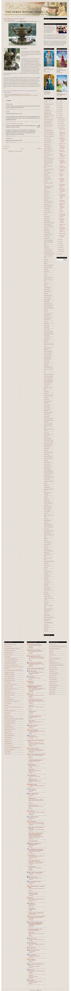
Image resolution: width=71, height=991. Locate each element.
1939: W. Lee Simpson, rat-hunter (34, 776)
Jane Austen (46, 383)
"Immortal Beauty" (47, 124)
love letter (46, 414)
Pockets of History (8, 731)
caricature (46, 208)
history (45, 360)
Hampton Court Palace (48, 344)
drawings (46, 283)
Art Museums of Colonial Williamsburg (49, 187)
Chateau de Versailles (9, 654)
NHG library (46, 468)
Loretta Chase (51, 26)
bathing (45, 193)
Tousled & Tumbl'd (52, 687)
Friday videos (46, 317)
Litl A (50, 656)
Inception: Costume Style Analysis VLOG (36, 721)
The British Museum (8, 743)
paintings (46, 479)
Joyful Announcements (48, 388)
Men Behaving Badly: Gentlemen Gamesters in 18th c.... (62, 206)
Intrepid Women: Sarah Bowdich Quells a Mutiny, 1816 (62, 134)
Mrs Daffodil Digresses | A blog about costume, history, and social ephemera (36, 849)
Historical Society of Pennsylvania (48, 358)
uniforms (46, 584)
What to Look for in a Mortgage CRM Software (36, 944)
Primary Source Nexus (33, 877)
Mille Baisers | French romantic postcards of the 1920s (35, 844)
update (45, 586)
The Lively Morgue (53, 679)
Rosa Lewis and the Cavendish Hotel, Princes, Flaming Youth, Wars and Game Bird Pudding (36, 823)
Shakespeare (46, 532)
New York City (47, 466)
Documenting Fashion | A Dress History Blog (36, 741)
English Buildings (32, 764)
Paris (45, 483)
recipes (45, 513)
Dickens (45, 271)
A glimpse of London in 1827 (62, 166)
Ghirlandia (51, 652)
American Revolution (48, 166)
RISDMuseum (47, 520)
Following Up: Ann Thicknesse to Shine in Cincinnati (62, 139)
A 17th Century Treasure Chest (62, 201)
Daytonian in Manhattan (33, 730)
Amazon (45, 71)
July (60, 239)
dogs (45, 273)
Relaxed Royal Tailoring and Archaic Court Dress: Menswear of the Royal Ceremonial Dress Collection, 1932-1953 (37, 743)
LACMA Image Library (9, 699)
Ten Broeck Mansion (48, 561)
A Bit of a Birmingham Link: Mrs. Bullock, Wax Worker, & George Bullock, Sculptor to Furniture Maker (37, 689)
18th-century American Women (35, 650)
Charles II (46, 220)
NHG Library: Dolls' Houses (62, 151)
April (60, 245)
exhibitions (46, 299)
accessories (46, 152)
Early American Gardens (33, 748)
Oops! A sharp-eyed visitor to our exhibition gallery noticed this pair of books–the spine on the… (36, 800)
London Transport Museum (47, 409)
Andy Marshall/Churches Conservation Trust (57, 646)
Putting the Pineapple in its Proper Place (62, 155)
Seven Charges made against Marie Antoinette (36, 829)
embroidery (46, 297)
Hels (7, 111)
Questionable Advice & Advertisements (56, 664)
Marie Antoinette (47, 418)
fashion (45, 301)
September (61, 125)
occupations (46, 474)
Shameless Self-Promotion (49, 535)
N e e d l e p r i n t (32, 855)
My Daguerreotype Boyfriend (54, 658)
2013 (59, 111)
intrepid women (47, 378)
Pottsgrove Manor (47, 502)
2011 (59, 115)
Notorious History (47, 470)
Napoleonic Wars (47, 456)
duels (45, 285)
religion (45, 518)
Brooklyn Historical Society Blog (35, 699)
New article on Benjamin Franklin (34, 761)
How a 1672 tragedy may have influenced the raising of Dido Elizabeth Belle (36, 673)
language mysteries (48, 395)
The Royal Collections (9, 745)
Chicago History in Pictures (54, 648)
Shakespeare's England (33, 893)
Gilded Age (46, 335)
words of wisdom (47, 622)
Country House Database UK (10, 662)
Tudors (45, 577)
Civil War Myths (31, 794)
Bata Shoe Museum (8, 646)
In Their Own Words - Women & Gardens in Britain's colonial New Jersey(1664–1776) (36, 750)
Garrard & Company (26, 82)
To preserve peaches (32, 726)
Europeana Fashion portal (9, 672)
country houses (47, 249)
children (45, 230)
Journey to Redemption (32, 790)
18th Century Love (52, 644)
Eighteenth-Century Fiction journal (35, 760)
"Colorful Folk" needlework (47, 106)
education (46, 289)
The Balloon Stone (62, 233)
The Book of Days (8, 739)
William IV (46, 611)
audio (45, 189)
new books (46, 464)
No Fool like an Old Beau (62, 236)
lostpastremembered (33, 821)
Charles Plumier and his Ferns (34, 736)
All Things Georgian (33, 671)
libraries (45, 399)
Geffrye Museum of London (10, 680)
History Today (7, 697)
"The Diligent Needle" (48, 132)
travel (45, 573)
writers (45, 624)
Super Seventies (52, 671)
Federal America (47, 305)
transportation (47, 571)
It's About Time (32, 811)
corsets (45, 245)
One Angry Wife (62, 158)
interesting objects (19, 95)
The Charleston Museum (53, 673)
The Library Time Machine (34, 950)
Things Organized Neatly (54, 685)
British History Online (9, 652)
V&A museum (47, 588)
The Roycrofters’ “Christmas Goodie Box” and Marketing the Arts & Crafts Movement (36, 862)
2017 (59, 103)
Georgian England (47, 333)
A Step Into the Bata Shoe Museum (35, 662)
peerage (45, 485)
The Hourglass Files (32, 943)
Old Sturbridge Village (48, 477)
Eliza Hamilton (47, 295)
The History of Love (32, 938)
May (60, 243)
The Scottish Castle (61, 211)
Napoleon (46, 454)
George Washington (48, 331)
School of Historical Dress (9, 735)
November (61, 121)
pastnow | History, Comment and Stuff (36, 872)
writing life (46, 626)
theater (45, 567)
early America (47, 287)
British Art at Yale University (10, 650)
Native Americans (47, 458)
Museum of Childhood (9, 716)
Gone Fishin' (46, 337)
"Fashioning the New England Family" (48, 122)
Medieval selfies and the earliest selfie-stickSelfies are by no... (35, 771)
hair (45, 342)
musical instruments (48, 452)
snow (45, 546)
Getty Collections (8, 682)
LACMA (45, 393)
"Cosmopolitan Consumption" (47, 110)
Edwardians (46, 291)
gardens (45, 323)
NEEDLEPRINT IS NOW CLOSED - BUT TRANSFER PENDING (36, 856)
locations (46, 405)
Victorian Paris (32, 980)
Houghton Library (47, 367)
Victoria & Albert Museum (10, 749)
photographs (46, 492)
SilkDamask (31, 897)
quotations (46, 509)
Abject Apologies (47, 150)
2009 (59, 254)
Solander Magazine (8, 737)
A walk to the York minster (62, 225)
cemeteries (46, 218)
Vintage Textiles (8, 751)
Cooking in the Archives (33, 725)
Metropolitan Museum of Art (10, 710)
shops (45, 540)
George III (46, 327)
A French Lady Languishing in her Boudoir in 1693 (62, 162)
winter (45, 613)
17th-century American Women (35, 644)
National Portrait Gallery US (10, 722)
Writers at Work (52, 693)
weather (45, 603)
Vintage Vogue (7, 753)
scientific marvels (47, 526)
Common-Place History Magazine (11, 660)
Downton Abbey (47, 277)
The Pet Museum (32, 959)
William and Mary (47, 609)
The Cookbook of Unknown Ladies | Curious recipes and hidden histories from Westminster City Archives (36, 923)
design (45, 269)
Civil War (46, 236)
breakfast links (47, 206)
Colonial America (47, 240)
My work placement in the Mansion (34, 677)
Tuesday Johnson (52, 689)
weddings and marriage (48, 605)
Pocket (41, 990)
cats (45, 214)
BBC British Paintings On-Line (10, 644)
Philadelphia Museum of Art (10, 729)
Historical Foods (8, 690)
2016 (59, 105)
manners (45, 416)
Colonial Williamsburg (48, 242)
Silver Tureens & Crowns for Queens (14, 19)
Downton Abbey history (48, 279)
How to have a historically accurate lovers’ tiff (36, 939)
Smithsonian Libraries (53, 669)
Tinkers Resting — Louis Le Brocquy (35, 873)
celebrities (46, 216)
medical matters (47, 423)
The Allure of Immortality (33, 717)
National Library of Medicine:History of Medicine (14, 718)
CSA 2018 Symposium (48, 253)
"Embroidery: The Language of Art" (47, 113)
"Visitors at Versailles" (48, 134)
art (44, 181)
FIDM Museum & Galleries (10, 674)
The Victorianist (52, 683)
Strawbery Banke (47, 550)
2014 (59, 109)
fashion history (47, 303)
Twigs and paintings (32, 951)
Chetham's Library (32, 711)
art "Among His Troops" (48, 183)
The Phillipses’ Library (32, 909)
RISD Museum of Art (8, 733)
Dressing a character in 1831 (61, 175)
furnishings (12, 95)
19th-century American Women (35, 656)
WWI (45, 628)
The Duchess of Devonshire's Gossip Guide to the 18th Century (35, 929)
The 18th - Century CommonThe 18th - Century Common (36, 913)
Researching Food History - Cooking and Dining (36, 887)
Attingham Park (32, 676)
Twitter (45, 579)
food (9, 95)
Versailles (46, 594)
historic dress (46, 353)
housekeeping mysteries (48, 369)
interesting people (47, 376)
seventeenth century (48, 530)
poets (45, 496)
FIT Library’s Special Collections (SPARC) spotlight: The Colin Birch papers (36, 837)
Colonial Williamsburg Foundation (11, 658)
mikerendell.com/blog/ (33, 841)
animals (45, 174)
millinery (46, 432)
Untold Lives (31, 975)
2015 (59, 107)
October (60, 123)
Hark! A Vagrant (52, 654)
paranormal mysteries (48, 481)
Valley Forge (46, 590)
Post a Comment (7, 146)
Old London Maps (8, 725)
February (61, 249)
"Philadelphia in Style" (48, 126)
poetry (45, 494)
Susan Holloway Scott (28, 95)
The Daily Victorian (53, 677)
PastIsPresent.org (32, 866)
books (45, 200)
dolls (45, 275)
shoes (45, 538)
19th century (46, 142)
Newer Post (6, 148)
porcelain (46, 498)
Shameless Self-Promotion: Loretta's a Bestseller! (62, 220)
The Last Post (31, 712)
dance (45, 259)
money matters (47, 434)
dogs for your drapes (32, 960)
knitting (45, 391)
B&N (49, 71)
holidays (46, 362)
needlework (46, 462)
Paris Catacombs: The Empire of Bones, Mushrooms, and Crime (35, 982)
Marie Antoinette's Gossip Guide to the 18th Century (36, 827)
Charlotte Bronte (47, 224)
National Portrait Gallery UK (10, 720)
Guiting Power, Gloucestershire (34, 765)
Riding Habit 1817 (62, 143)
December (61, 119)
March (60, 247)
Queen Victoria (47, 507)
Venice (45, 592)
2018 (59, 101)
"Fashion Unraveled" (48, 119)
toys (45, 569)
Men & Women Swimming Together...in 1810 (62, 180)
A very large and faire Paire (33, 894)
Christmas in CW (47, 234)
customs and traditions (48, 256)
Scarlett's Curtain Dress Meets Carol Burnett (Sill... (62, 190)
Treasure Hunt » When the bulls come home (36, 964)
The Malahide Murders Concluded (34, 955)
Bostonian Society (47, 202)
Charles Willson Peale (48, 222)
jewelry (45, 386)
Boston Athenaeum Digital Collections (12, 648)
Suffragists (46, 552)
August (60, 127)
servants (45, 528)
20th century (46, 146)
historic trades (47, 355)
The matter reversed (32, 882)
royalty (45, 522)
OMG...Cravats (52, 660)
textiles (45, 563)
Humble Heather (31, 682)
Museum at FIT (47, 438)
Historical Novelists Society (10, 692)
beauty (45, 195)
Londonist (6, 705)
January (60, 251)
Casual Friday (47, 212)
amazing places (47, 160)
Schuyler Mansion (47, 524)
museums (46, 448)
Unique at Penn (31, 969)
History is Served (32, 789)
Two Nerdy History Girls (24, 11)
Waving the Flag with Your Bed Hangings (62, 215)
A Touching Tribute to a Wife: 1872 (34, 851)
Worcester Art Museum (48, 617)
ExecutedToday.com (32, 775)
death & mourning (47, 265)
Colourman (51, 650)
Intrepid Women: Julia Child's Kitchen (62, 185)
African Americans (47, 154)
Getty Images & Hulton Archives (11, 684)
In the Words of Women (33, 805)
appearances (46, 177)
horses (45, 365)
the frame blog (31, 932)
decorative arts (47, 267)
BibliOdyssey (31, 681)
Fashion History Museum (9, 676)
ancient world (46, 172)
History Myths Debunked (33, 793)
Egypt (45, 293)
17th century (46, 138)
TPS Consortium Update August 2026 (35, 878)
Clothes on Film (32, 720)
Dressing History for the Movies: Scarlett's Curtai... (62, 196)
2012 (59, 113)
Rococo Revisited (52, 667)
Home (22, 148)
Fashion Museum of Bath (9, 678)
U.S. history (46, 581)
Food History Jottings (33, 784)
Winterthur (35, 95)
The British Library (8, 741)
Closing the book (31, 925)
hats (45, 346)
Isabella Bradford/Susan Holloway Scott (13, 123)
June (60, 241)
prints (45, 505)
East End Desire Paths (32, 904)
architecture (46, 179)
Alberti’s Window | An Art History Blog (36, 668)
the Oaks (46, 565)
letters (45, 397)
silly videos (46, 542)
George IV (46, 329)
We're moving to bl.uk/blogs (33, 976)
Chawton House (8, 656)
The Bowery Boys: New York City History (37, 916)
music (45, 450)
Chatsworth (31, 705)
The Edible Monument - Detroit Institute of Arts (37, 785)
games (45, 321)
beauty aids (46, 197)
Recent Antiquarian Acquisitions (35, 881)
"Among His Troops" (48, 104)
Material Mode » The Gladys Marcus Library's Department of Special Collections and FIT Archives (36, 834)
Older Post (39, 148)
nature (45, 460)
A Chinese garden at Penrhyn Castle (34, 966)
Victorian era (46, 596)
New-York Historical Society (34, 860)
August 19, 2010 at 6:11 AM (10, 109)
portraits (45, 500)
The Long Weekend (32, 954)
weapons (46, 601)
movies (45, 436)
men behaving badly (48, 426)
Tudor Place (46, 575)
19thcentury (46, 144)
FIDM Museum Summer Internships (35, 780)
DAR (45, 263)
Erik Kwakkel (31, 769)
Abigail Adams (47, 148)
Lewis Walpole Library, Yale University (12, 701)
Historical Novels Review (9, 694)
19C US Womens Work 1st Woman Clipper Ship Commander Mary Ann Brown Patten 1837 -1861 (37, 658)
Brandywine (46, 204)
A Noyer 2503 (31, 845)
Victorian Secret (52, 691)
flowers (45, 309)
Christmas (46, 232)
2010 (59, 117)
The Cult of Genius (52, 675)
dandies (45, 261)
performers (46, 487)
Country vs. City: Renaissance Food (11, 664)
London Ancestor (8, 703)
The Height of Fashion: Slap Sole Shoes (62, 147)
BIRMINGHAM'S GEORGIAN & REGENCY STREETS (35, 686)
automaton (46, 191)
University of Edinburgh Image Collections (13, 747)
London (45, 407)
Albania (45, 156)
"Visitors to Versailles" (48, 136)
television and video (48, 558)
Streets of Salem (32, 908)
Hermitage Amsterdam (9, 686)
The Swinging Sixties (53, 681)
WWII (45, 630)
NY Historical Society (48, 472)
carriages (46, 210)
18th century (46, 140)
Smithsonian (46, 544)
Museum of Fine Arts (48, 440)
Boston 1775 (31, 694)
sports (45, 548)
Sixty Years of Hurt (32, 817)
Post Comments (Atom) (18, 151)
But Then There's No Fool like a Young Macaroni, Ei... (62, 229)
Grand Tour (46, 339)
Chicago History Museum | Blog (35, 716)
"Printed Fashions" (47, 130)
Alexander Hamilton (48, 158)
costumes (46, 247)
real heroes (46, 511)
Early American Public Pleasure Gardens (37, 754)
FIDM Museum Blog (33, 779)
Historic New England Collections (11, 688)
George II (46, 325)
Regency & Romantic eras (49, 515)
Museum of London (48, 442)
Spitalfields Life (32, 903)
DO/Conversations (32, 735)
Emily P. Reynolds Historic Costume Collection (13, 670)
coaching (46, 238)
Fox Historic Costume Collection (48, 314)
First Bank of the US (48, 307)
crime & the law (47, 251)
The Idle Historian (32, 947)
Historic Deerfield (47, 351)
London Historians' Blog (33, 816)
